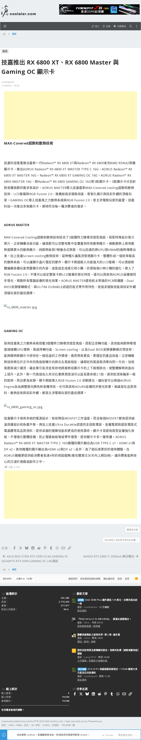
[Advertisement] (70, 115)
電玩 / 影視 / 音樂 (86, 641)
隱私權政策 (109, 578)
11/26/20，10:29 (10, 85)
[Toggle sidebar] (136, 26)
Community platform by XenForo (32, 721)
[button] (5, 26)
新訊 (5, 51)
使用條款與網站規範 (90, 578)
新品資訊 (82, 610)
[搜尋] (131, 26)
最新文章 (82, 593)
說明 (119, 578)
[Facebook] (138, 723)
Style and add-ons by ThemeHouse (83, 721)
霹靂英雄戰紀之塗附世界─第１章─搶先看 (98, 634)
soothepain (7, 81)
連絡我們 (72, 578)
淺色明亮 (7, 578)
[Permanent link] (54, 143)
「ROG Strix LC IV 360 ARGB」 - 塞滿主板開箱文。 (104, 618)
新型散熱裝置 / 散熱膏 (88, 626)
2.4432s (46, 725)
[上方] (132, 579)
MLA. (66, 609)
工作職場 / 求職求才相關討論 (92, 660)
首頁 (127, 578)
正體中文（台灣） (25, 578)
